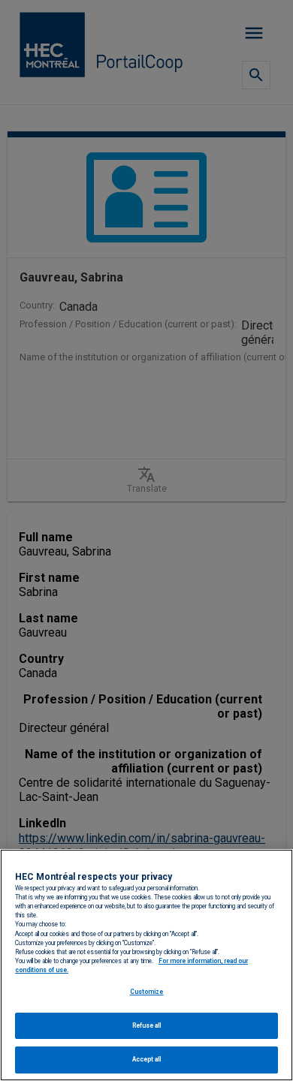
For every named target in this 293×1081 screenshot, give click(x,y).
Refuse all (147, 1025)
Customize (147, 991)
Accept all (147, 1059)
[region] (146, 965)
